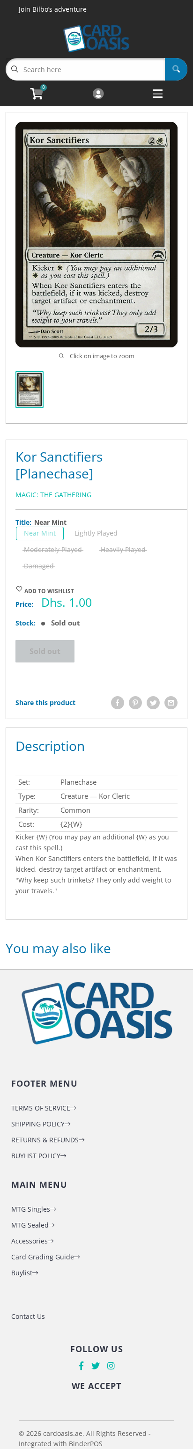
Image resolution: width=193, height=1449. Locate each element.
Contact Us (28, 1316)
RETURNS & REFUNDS (45, 1139)
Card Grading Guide (42, 1256)
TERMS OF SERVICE (40, 1107)
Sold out (45, 651)
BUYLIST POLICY (35, 1155)
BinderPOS (86, 1443)
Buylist (21, 1272)
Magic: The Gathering (53, 494)
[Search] (176, 69)
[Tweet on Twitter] (153, 702)
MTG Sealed (30, 1225)
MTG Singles (30, 1209)
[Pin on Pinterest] (135, 702)
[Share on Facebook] (117, 702)
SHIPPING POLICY (38, 1123)
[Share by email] (171, 702)
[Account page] (98, 94)
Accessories (29, 1240)
